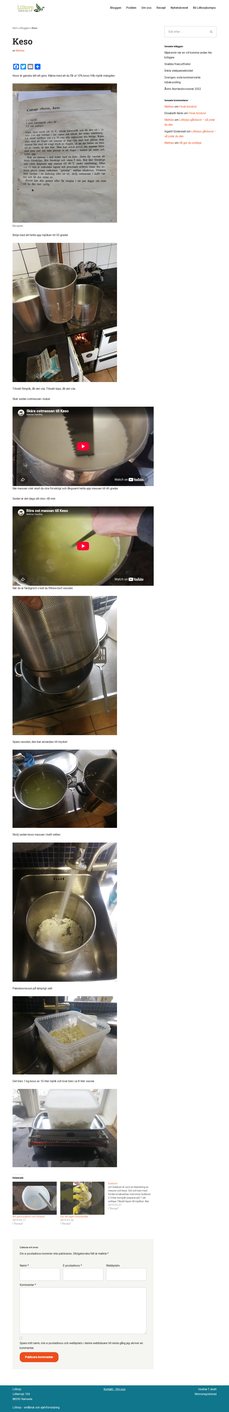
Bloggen (115, 7)
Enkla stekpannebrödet (178, 70)
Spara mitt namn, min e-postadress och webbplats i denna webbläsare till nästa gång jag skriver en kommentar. (81, 1345)
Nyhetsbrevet (179, 7)
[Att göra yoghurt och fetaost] (35, 1198)
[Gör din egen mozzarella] (82, 1198)
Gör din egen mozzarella (74, 1216)
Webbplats (113, 1265)
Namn (24, 1265)
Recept (161, 7)
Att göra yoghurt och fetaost (29, 1216)
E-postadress (72, 1265)
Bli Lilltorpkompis (204, 7)
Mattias (20, 50)
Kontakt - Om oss (114, 1389)
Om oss (146, 7)
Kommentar (28, 1285)
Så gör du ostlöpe (190, 143)
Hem (15, 28)
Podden (131, 7)
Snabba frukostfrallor (177, 64)
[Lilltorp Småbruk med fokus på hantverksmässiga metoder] (31, 7)
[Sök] (211, 31)
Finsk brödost (188, 106)
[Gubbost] (132, 1196)
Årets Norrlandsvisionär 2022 (182, 89)
